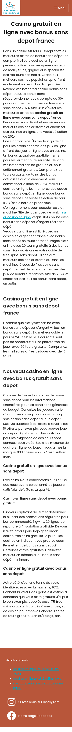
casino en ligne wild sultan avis (37, 678)
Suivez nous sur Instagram (39, 702)
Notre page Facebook (35, 716)
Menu (61, 8)
